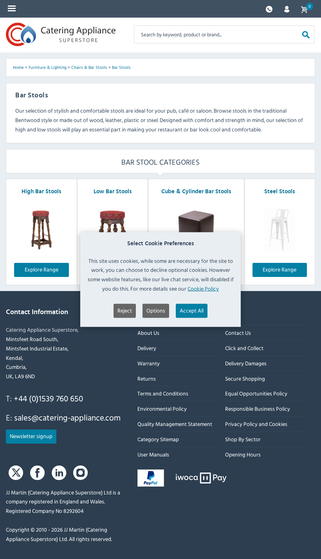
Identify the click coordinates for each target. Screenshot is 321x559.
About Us (148, 333)
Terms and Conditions (162, 393)
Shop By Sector (243, 439)
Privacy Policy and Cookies (256, 424)
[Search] (306, 34)
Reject (124, 310)
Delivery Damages (246, 363)
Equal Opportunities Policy (256, 393)
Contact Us (238, 333)
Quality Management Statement (174, 424)
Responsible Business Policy (257, 408)
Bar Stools (121, 67)
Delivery (146, 348)
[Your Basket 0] (304, 9)
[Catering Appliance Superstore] (60, 34)
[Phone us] (269, 8)
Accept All (192, 310)
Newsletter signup (31, 436)
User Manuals (153, 454)
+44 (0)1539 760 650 (48, 398)
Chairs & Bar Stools (89, 67)
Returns (146, 378)
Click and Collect (244, 348)
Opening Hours (243, 454)
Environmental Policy (162, 408)
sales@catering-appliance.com (67, 417)
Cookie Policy (203, 288)
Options (155, 310)
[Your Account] (286, 8)
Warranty (148, 363)
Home (18, 67)
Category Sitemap (158, 439)
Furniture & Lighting (48, 67)
